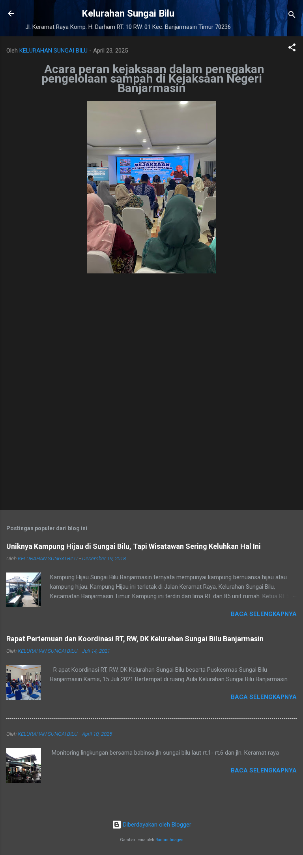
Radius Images (169, 839)
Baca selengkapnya (264, 614)
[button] (292, 49)
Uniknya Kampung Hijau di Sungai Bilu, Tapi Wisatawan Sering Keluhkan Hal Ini (133, 546)
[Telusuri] (292, 16)
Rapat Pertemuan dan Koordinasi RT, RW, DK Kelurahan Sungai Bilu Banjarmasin (135, 639)
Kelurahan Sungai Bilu (128, 13)
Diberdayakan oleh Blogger (156, 824)
